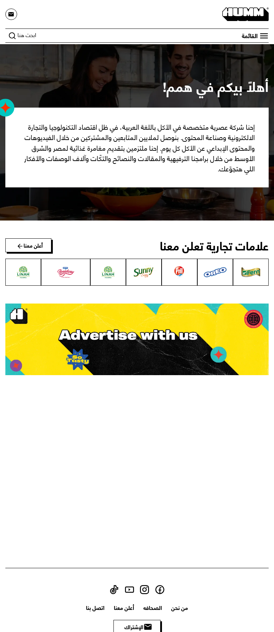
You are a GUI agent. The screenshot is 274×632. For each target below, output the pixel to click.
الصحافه (152, 607)
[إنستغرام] (144, 588)
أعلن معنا (124, 607)
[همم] (245, 13)
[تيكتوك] (114, 588)
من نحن (179, 607)
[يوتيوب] (129, 588)
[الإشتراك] (11, 14)
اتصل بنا (95, 607)
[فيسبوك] (159, 588)
